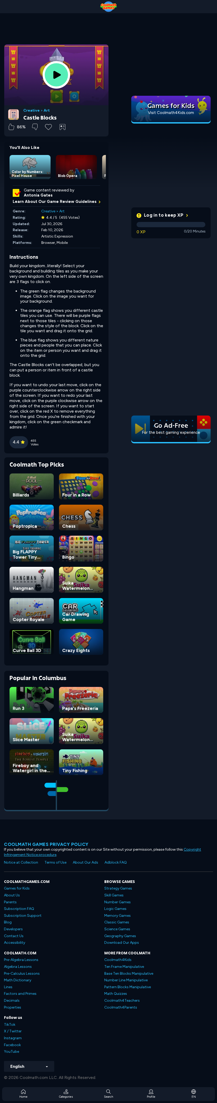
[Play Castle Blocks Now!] (56, 74)
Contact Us (14, 936)
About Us (12, 895)
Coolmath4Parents (120, 1007)
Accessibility (14, 942)
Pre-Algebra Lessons (21, 960)
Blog (8, 922)
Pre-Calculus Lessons (22, 973)
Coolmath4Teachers (122, 1000)
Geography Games (120, 936)
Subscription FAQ (19, 908)
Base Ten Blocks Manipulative (128, 973)
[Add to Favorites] (48, 126)
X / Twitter (13, 1031)
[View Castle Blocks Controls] (62, 127)
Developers (13, 929)
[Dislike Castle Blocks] (35, 126)
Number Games (117, 902)
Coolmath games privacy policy (46, 844)
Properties (12, 1007)
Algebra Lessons (18, 966)
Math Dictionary (17, 980)
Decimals (12, 1000)
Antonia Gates (38, 195)
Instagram (13, 1038)
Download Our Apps (121, 942)
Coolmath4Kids (118, 960)
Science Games (117, 929)
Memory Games (117, 915)
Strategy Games (118, 888)
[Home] (108, 6)
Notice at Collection (21, 862)
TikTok (9, 1024)
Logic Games (115, 908)
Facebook (12, 1045)
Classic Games (116, 922)
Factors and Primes (20, 993)
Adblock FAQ (116, 862)
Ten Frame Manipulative (124, 966)
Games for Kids (17, 888)
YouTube (11, 1051)
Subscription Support (23, 915)
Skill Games (114, 895)
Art (47, 110)
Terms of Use (55, 862)
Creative (31, 110)
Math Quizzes (115, 993)
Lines (8, 987)
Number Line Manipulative (126, 980)
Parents (10, 902)
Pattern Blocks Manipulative (127, 987)
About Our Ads (85, 862)
